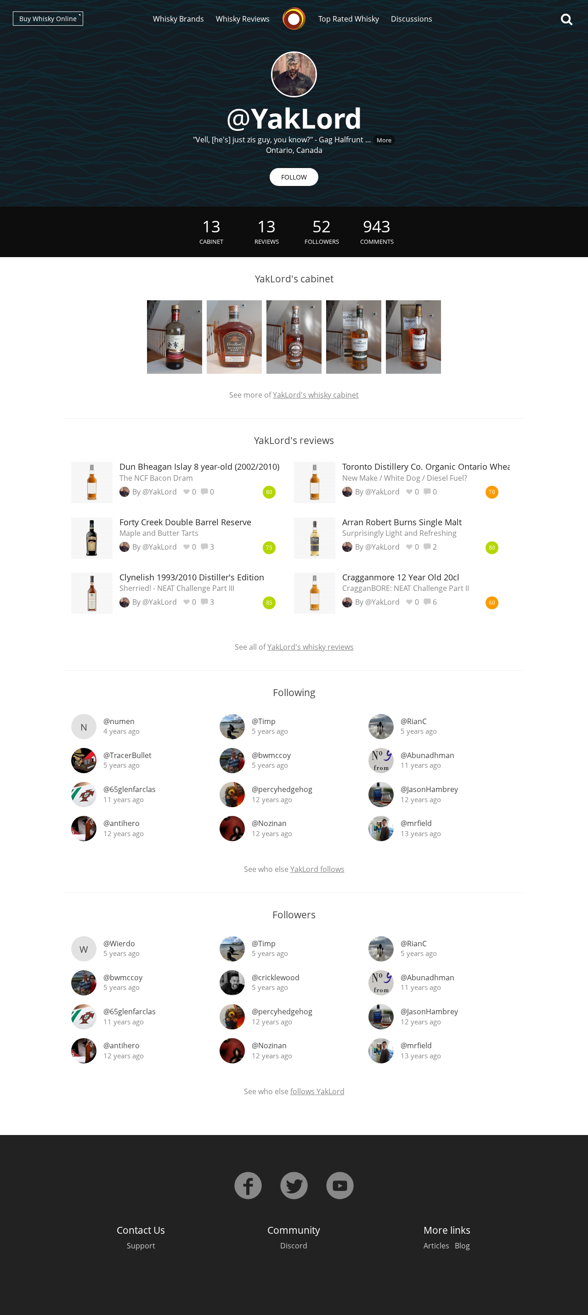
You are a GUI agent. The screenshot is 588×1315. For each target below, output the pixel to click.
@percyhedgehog (282, 789)
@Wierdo (119, 943)
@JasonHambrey (429, 789)
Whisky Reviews (243, 19)
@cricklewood (276, 977)
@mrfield (416, 823)
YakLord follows (317, 869)
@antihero (121, 823)
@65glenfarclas (129, 789)
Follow (294, 177)
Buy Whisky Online (48, 18)
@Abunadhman (427, 755)
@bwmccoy (271, 755)
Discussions (411, 19)
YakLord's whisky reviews (310, 647)
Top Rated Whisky (348, 19)
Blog (462, 1246)
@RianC (414, 721)
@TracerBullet (127, 755)
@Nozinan (269, 823)
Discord (293, 1246)
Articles (436, 1246)
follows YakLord (317, 1091)
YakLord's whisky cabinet (316, 395)
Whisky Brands (178, 19)
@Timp (264, 721)
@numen (119, 721)
